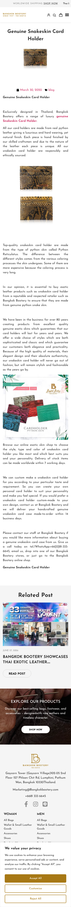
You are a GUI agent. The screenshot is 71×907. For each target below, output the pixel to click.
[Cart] (61, 15)
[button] (67, 15)
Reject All (35, 898)
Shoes (7, 838)
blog (51, 90)
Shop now (51, 3)
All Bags (9, 820)
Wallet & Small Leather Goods (18, 827)
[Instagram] (35, 804)
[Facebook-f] (26, 804)
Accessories (10, 833)
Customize (35, 888)
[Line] (45, 804)
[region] (35, 874)
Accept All (36, 878)
